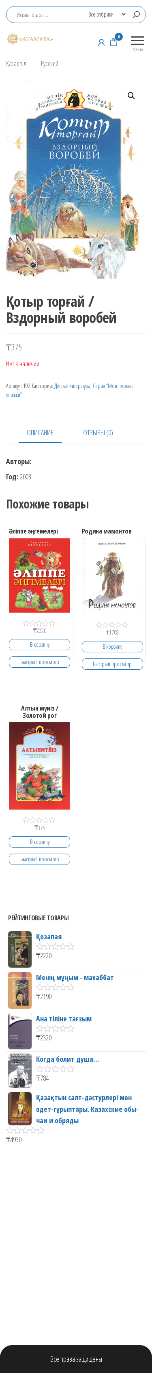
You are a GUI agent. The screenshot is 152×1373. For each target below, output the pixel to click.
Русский (49, 63)
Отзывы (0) (98, 432)
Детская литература (72, 386)
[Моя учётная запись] (101, 42)
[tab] (46, 433)
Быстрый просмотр (39, 662)
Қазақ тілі (17, 63)
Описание (40, 432)
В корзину (39, 644)
